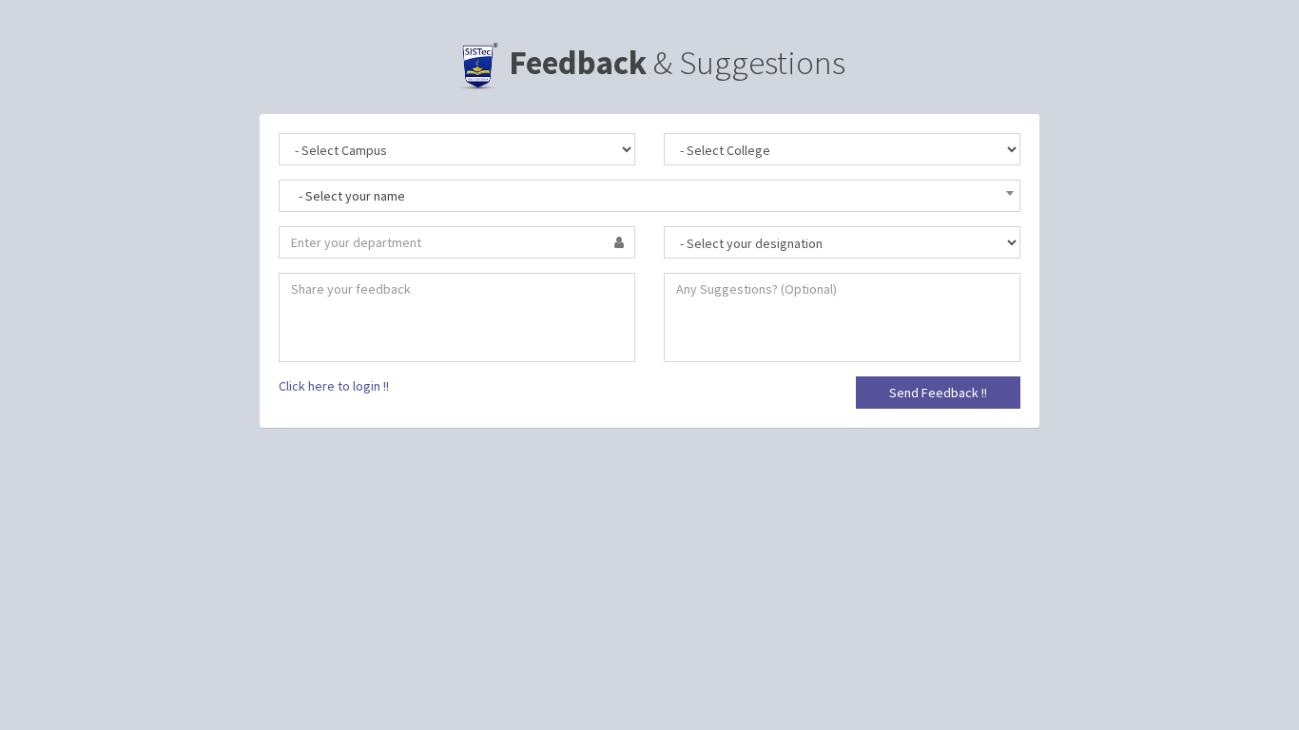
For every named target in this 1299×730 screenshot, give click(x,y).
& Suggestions (677, 63)
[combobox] (649, 196)
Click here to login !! (334, 385)
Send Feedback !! (938, 392)
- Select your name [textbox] (352, 195)
